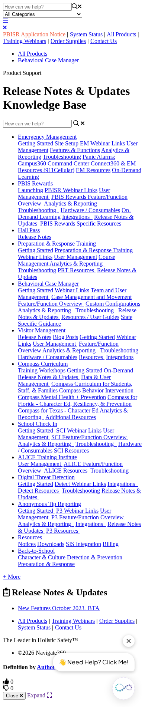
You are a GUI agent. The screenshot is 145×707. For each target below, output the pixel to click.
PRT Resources (77, 270)
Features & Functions (75, 150)
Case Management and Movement (91, 297)
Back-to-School (36, 550)
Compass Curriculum (43, 364)
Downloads (50, 544)
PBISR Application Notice (34, 34)
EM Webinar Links (102, 143)
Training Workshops (41, 370)
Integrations (77, 217)
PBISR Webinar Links (71, 190)
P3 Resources (63, 530)
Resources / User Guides (90, 317)
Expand (37, 695)
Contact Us (103, 41)
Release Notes (34, 237)
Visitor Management (41, 330)
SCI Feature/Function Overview (89, 437)
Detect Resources (39, 490)
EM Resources (93, 170)
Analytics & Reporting (72, 203)
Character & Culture (41, 557)
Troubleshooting (62, 157)
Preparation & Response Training (57, 243)
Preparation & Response (46, 564)
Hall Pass (29, 230)
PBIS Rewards (35, 183)
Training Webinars (24, 41)
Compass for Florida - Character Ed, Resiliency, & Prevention (77, 400)
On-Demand (118, 370)
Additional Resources (70, 417)
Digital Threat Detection (46, 477)
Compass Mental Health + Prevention (62, 397)
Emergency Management (47, 137)
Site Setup (66, 143)
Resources (91, 357)
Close (13, 695)
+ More (11, 576)
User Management (75, 257)
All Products (121, 34)
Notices (27, 544)
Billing (111, 544)
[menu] (5, 21)
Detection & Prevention (94, 557)
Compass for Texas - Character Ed (58, 410)
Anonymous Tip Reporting (49, 504)
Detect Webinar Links (80, 484)
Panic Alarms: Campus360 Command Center (66, 160)
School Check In (37, 424)
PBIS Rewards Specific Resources (81, 223)
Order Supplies (68, 41)
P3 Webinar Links (77, 510)
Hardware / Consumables (90, 210)
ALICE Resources (66, 470)
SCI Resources (72, 450)
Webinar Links (72, 290)
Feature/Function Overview (51, 303)
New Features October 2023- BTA (59, 608)
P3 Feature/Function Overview (88, 517)
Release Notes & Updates (49, 377)
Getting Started (35, 143)
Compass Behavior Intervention (96, 390)
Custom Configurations (113, 303)
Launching (30, 190)
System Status (86, 34)
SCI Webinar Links (79, 430)
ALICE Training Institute (47, 457)
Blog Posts (65, 337)
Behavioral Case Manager (48, 60)
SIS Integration (83, 544)
